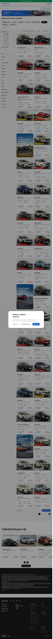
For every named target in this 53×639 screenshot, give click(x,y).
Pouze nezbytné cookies (25, 324)
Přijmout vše (36, 324)
